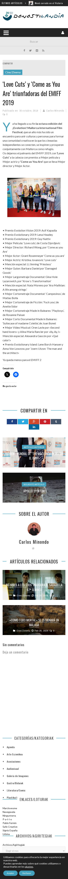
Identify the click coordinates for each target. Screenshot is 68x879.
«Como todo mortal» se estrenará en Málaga (34, 622)
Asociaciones (14, 761)
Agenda (11, 747)
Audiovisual (13, 768)
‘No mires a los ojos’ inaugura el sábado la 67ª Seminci (34, 587)
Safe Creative (10, 826)
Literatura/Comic (16, 790)
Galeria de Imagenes (18, 776)
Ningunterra (9, 815)
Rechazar (26, 873)
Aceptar (10, 873)
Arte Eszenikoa (15, 754)
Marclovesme (10, 808)
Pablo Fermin (10, 822)
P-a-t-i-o (7, 819)
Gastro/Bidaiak (15, 783)
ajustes (29, 866)
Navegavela (9, 811)
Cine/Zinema (13, 72)
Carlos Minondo (55, 110)
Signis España (10, 830)
